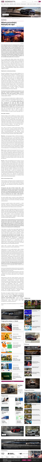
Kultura (18, 4)
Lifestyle (11, 4)
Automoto (34, 4)
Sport (15, 4)
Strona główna (2, 18)
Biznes (5, 4)
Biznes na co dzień (9, 18)
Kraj (2, 4)
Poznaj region (23, 4)
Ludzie (28, 4)
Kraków (38, 4)
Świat (8, 4)
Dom (31, 4)
